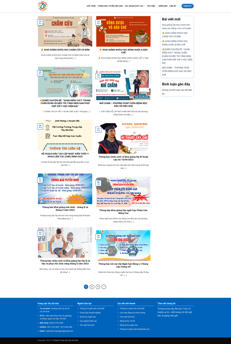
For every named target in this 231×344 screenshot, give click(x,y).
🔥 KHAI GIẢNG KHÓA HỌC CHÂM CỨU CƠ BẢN (65, 50)
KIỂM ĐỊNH (163, 6)
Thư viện (151, 6)
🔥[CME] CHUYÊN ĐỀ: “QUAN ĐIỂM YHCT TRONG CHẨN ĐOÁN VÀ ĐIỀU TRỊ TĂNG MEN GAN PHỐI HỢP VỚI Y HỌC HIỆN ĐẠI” (65, 103)
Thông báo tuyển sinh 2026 (110, 6)
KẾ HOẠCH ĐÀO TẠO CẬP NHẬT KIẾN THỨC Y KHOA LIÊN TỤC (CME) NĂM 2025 (65, 155)
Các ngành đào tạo (134, 6)
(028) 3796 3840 (56, 323)
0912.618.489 (53, 327)
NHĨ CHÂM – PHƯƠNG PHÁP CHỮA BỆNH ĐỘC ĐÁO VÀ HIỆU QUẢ (123, 104)
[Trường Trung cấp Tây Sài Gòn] (42, 6)
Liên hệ (172, 6)
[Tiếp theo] (104, 287)
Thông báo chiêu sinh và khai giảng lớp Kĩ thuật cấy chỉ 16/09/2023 (123, 158)
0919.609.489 (66, 327)
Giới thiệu (91, 6)
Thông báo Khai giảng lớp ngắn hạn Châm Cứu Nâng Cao (123, 212)
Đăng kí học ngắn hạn (129, 325)
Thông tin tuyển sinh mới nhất (92, 308)
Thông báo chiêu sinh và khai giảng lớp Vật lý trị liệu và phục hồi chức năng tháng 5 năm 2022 (65, 262)
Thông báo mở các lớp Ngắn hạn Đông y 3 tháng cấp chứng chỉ (123, 265)
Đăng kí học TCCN (127, 321)
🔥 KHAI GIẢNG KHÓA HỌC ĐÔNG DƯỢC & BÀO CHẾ (123, 51)
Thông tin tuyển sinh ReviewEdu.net (134, 329)
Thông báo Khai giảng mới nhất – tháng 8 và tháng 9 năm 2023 (65, 208)
